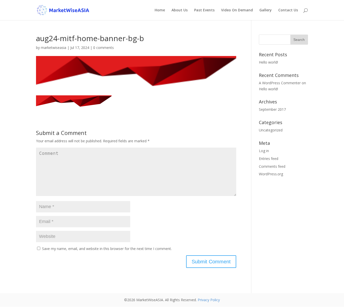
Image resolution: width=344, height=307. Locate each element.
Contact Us (288, 10)
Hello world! (268, 62)
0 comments (103, 47)
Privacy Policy (209, 299)
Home (160, 10)
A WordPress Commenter (280, 82)
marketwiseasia (53, 47)
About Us (179, 10)
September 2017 (272, 109)
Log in (264, 150)
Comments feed (272, 166)
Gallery (265, 10)
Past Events (204, 10)
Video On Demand (237, 10)
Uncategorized (271, 130)
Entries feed (268, 158)
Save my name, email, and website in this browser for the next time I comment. (107, 248)
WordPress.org (271, 174)
